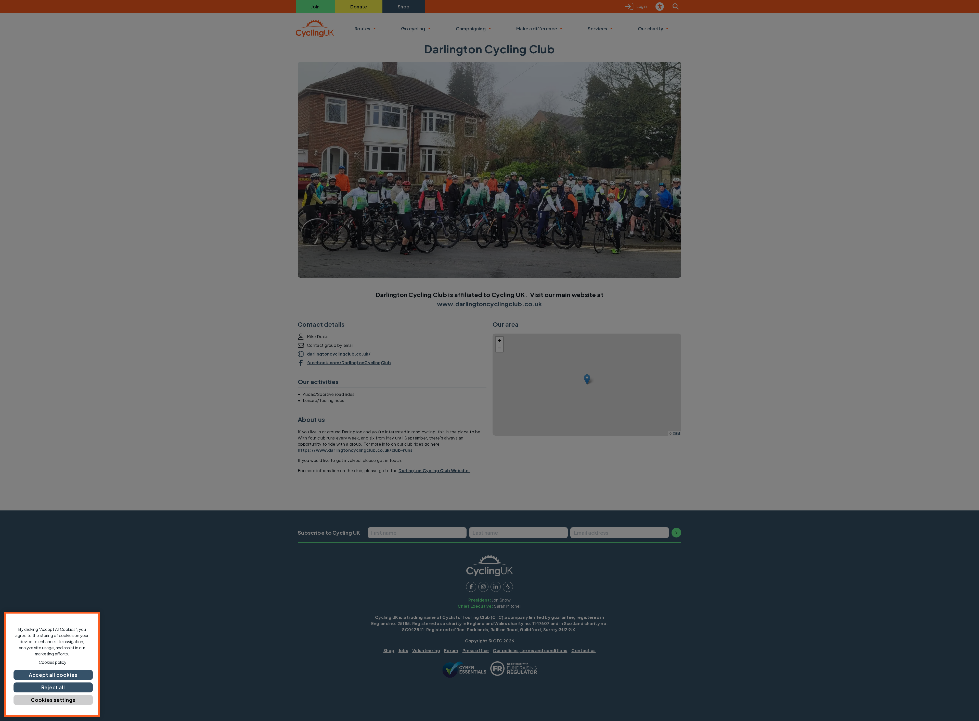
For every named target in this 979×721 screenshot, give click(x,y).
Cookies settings (53, 700)
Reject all (53, 687)
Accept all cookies (53, 675)
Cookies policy (52, 662)
